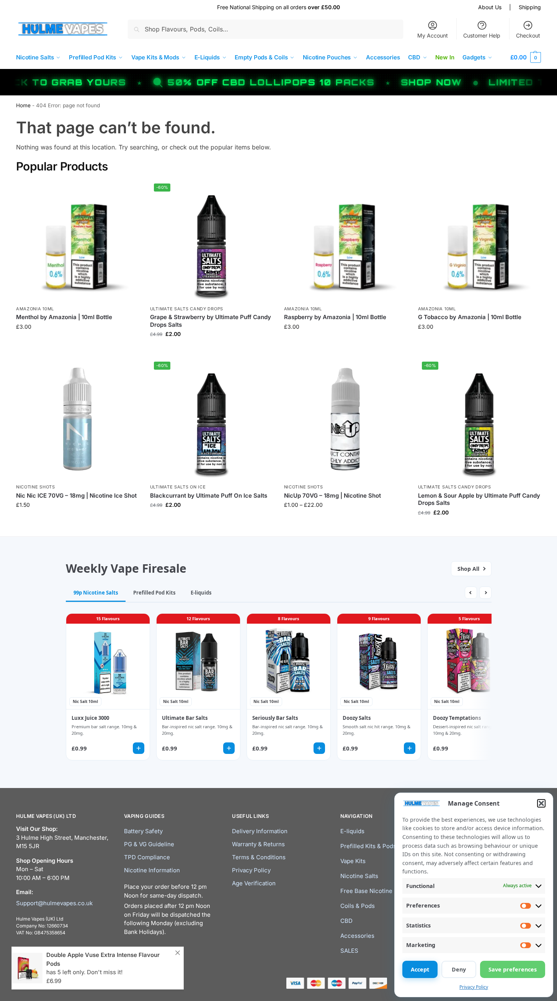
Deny (459, 969)
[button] (541, 803)
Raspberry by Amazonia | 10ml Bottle (335, 317)
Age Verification (254, 883)
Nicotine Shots (35, 487)
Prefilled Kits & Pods (368, 846)
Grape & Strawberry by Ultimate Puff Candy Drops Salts (210, 320)
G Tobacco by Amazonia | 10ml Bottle (469, 317)
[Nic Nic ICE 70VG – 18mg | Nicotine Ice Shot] (77, 419)
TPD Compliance (147, 857)
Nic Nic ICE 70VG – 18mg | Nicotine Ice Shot (76, 495)
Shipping (530, 7)
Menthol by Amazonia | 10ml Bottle (64, 317)
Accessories (357, 935)
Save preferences (512, 969)
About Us (489, 7)
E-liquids (352, 831)
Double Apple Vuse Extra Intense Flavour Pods (103, 959)
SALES (349, 950)
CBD (346, 920)
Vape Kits (353, 861)
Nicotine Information (152, 870)
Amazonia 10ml (35, 308)
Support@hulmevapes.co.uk (54, 903)
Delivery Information (259, 831)
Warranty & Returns (258, 844)
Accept (420, 969)
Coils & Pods (357, 905)
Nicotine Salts (359, 876)
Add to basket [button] (77, 521)
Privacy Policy (473, 987)
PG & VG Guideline (149, 844)
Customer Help (481, 35)
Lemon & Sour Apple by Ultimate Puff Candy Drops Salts (479, 499)
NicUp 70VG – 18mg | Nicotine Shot (332, 495)
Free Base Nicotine (366, 891)
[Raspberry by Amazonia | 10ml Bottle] (345, 241)
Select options (77, 342)
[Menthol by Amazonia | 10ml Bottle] (77, 241)
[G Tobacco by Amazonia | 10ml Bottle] (479, 241)
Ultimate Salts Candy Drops (186, 308)
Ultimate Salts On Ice (178, 487)
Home (23, 105)
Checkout (528, 35)
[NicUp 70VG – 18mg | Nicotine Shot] (345, 419)
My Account (432, 35)
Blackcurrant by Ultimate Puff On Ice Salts (208, 495)
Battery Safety (143, 831)
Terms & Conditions (259, 857)
